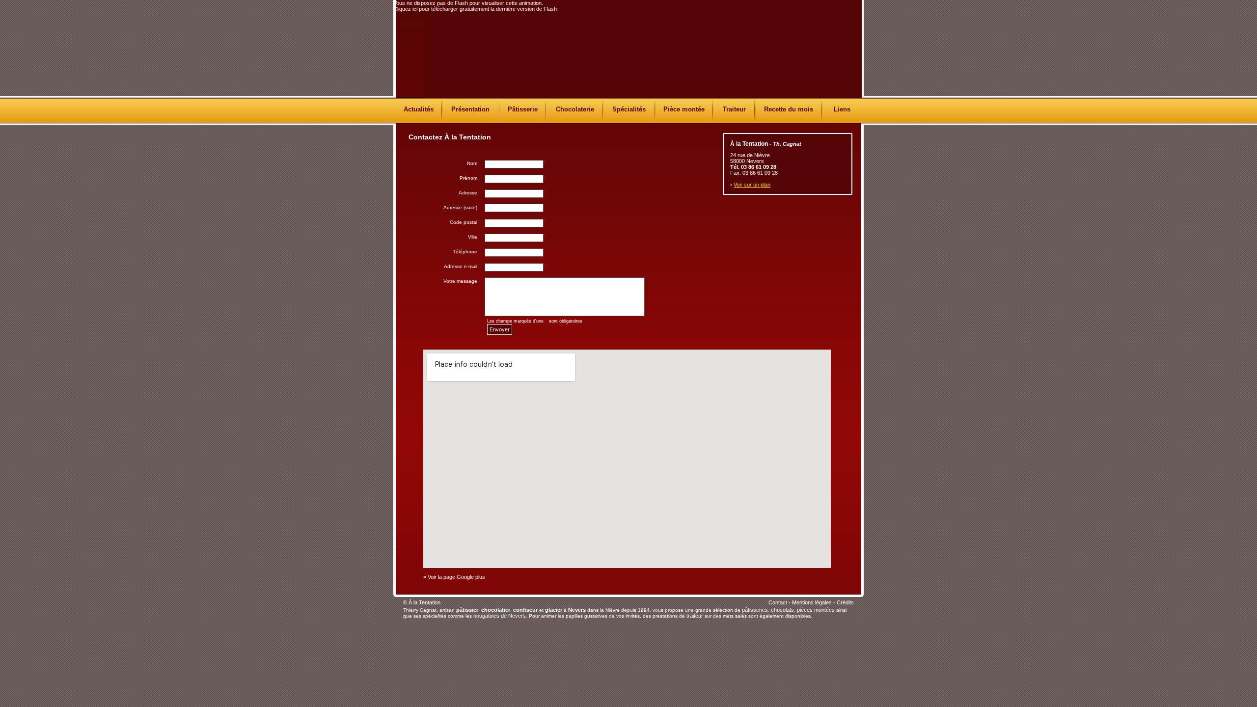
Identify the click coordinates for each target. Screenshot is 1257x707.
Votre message (460, 281)
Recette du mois (788, 109)
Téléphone (465, 251)
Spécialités (629, 109)
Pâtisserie (523, 109)
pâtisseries (755, 610)
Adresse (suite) (460, 207)
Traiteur (734, 109)
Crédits (845, 602)
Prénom (468, 178)
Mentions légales (812, 602)
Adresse (468, 192)
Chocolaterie (575, 109)
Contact (777, 602)
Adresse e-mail (460, 266)
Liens (842, 109)
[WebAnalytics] (619, 605)
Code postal (463, 222)
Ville (472, 237)
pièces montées (816, 610)
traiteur (694, 616)
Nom (472, 163)
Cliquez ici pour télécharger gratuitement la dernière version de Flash (475, 9)
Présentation (470, 109)
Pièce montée (684, 109)
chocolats (782, 610)
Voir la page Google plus (456, 577)
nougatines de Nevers (499, 616)
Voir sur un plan (752, 185)
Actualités (419, 109)
